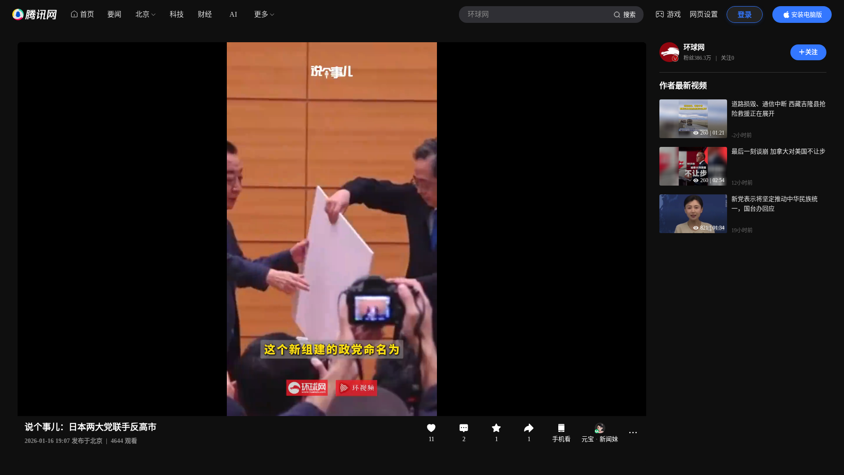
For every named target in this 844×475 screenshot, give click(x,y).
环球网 (694, 47)
